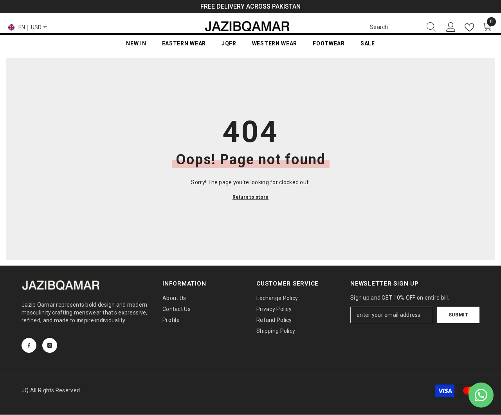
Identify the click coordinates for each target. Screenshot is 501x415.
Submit (459, 315)
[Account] (451, 27)
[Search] (403, 27)
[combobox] (396, 27)
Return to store (250, 197)
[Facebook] (29, 345)
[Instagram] (49, 345)
